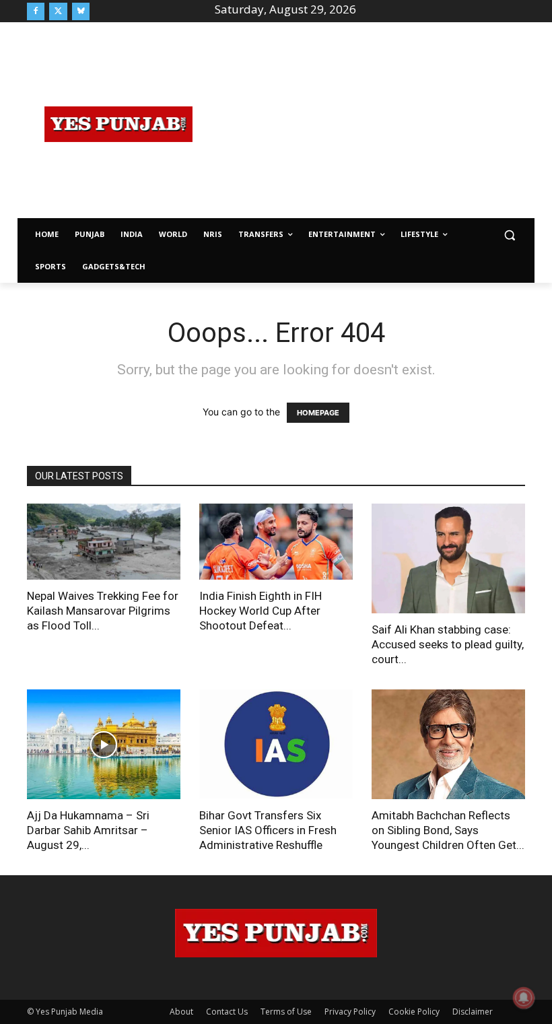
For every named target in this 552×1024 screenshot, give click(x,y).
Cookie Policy (414, 1011)
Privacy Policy (350, 1011)
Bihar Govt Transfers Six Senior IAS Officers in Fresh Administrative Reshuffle (268, 830)
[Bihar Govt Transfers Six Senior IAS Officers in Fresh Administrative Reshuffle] (276, 744)
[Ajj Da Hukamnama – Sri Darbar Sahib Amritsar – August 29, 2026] (103, 744)
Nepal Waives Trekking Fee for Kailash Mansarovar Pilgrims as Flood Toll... (102, 610)
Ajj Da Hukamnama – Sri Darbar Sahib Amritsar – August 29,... (88, 830)
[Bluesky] (81, 11)
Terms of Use (286, 1011)
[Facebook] (35, 11)
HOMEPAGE (318, 412)
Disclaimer (472, 1011)
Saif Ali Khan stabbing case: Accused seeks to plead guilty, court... (448, 644)
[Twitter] (58, 11)
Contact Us (227, 1011)
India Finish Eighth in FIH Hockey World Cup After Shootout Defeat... (260, 610)
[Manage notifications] (523, 998)
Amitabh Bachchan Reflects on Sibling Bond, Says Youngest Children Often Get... (448, 830)
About (181, 1011)
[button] (509, 234)
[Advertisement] (381, 122)
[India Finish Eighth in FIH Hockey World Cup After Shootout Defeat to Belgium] (276, 542)
